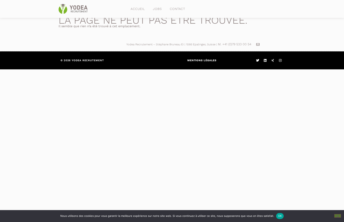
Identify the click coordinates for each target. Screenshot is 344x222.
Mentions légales (201, 60)
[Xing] (272, 60)
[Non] (337, 216)
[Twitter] (257, 60)
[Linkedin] (265, 60)
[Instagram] (280, 60)
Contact (177, 9)
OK (280, 215)
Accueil (138, 9)
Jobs (157, 9)
